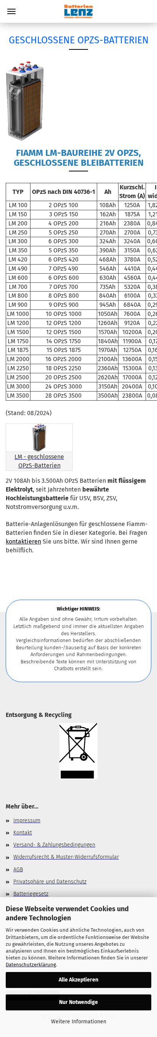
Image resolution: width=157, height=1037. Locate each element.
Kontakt (22, 832)
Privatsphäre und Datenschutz (50, 881)
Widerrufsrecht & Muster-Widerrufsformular (66, 857)
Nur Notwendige (78, 1002)
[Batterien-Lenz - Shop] (78, 11)
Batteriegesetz (30, 894)
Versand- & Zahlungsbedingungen (54, 845)
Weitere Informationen (78, 1021)
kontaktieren (23, 541)
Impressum (26, 820)
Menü (11, 11)
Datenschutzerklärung (31, 964)
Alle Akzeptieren (78, 980)
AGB (18, 869)
